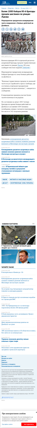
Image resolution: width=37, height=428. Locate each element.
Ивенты (3, 360)
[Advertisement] (18, 203)
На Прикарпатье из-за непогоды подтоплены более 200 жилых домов (15, 307)
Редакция (4, 362)
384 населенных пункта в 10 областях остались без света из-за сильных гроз (18, 332)
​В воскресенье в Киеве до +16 (12, 272)
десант (5, 183)
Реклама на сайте (6, 358)
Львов (4, 179)
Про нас (3, 356)
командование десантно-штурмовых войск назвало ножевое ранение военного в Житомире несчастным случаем (18, 141)
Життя (17, 8)
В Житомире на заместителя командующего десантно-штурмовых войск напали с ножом (18, 160)
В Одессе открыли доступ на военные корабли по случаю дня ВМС (18, 298)
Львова (20, 65)
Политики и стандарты (8, 364)
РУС (30, 3)
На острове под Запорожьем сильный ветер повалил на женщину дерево (17, 290)
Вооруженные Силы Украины (21, 183)
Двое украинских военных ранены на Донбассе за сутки (14, 323)
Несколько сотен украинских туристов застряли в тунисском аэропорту (15, 348)
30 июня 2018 (24, 8)
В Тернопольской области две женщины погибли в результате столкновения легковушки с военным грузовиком (15, 169)
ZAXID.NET (26, 67)
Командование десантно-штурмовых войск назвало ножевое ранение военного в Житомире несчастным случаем (17, 151)
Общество (11, 8)
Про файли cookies (7, 424)
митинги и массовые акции (20, 179)
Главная (3, 8)
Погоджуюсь (29, 424)
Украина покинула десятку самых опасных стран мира (15, 340)
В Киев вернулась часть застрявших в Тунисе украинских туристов (17, 315)
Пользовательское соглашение (10, 366)
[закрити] (36, 412)
